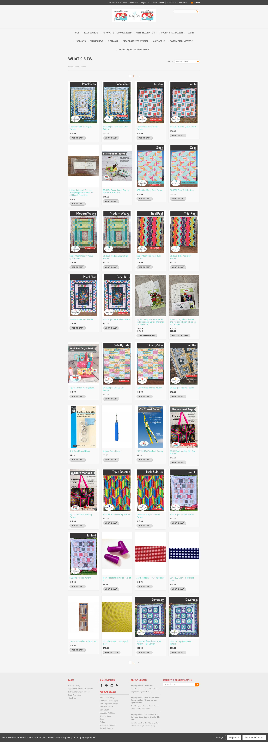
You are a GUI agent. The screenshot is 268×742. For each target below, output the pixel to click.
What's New (96, 41)
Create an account (157, 3)
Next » (138, 76)
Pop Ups (107, 33)
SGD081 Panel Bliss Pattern (81, 319)
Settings (219, 737)
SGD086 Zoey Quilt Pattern (182, 190)
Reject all (234, 737)
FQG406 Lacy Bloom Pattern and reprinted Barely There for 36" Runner (183, 322)
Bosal (102, 719)
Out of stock (111, 652)
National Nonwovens (108, 725)
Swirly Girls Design (172, 33)
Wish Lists (183, 3)
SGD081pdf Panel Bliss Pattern (116, 319)
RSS (117, 686)
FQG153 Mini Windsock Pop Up (150, 451)
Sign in (143, 3)
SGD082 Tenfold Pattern (80, 578)
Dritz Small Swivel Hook (80, 451)
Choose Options (147, 335)
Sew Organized (124, 33)
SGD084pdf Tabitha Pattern (182, 388)
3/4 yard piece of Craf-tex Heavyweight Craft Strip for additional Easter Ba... (81, 192)
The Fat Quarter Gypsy (109, 700)
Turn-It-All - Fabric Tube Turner (83, 641)
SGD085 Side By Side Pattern (149, 388)
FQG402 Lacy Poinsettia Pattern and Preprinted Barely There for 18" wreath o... (150, 322)
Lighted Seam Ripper (112, 451)
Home (70, 67)
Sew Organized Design (109, 703)
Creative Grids (105, 716)
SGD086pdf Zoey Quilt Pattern (150, 190)
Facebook (101, 686)
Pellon (102, 722)
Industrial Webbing (107, 712)
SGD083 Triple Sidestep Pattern (116, 514)
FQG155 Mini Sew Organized (82, 388)
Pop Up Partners (106, 706)
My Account (134, 3)
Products (81, 41)
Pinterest (106, 686)
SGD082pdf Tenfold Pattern (182, 514)
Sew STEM (104, 709)
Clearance (112, 41)
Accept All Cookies (254, 737)
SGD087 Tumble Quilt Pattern (183, 127)
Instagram (111, 686)
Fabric (190, 33)
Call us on (117, 3)
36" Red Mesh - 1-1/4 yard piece (150, 578)
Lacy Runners (91, 33)
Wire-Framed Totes (146, 33)
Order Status (171, 3)
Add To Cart (77, 138)
